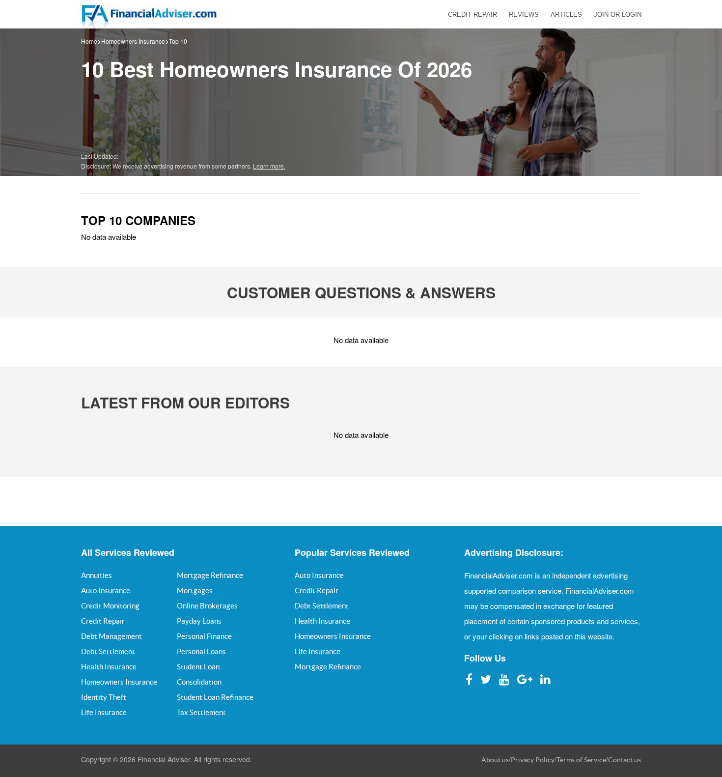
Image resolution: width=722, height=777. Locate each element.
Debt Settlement (108, 651)
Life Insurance (104, 712)
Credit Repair (103, 621)
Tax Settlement (201, 712)
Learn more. (269, 166)
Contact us (624, 760)
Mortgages (195, 590)
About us (495, 760)
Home (89, 41)
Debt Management (111, 636)
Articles (566, 14)
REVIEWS (524, 14)
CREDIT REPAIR (472, 14)
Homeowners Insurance (133, 41)
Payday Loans (199, 621)
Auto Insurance (105, 590)
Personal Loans (201, 651)
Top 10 (178, 41)
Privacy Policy (533, 760)
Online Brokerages (207, 606)
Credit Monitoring (110, 606)
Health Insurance (109, 666)
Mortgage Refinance (210, 575)
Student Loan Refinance (215, 697)
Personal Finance (204, 636)
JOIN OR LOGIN (617, 14)
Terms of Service (581, 760)
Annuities (96, 575)
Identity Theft (103, 697)
